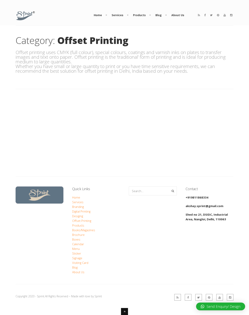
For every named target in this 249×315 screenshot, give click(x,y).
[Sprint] (25, 18)
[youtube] (225, 15)
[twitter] (211, 15)
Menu (76, 249)
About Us (78, 272)
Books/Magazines (83, 230)
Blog (75, 267)
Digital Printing (81, 211)
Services (77, 202)
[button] (220, 306)
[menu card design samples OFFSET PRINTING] (37, 101)
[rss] (199, 15)
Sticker (76, 253)
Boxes (76, 239)
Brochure (78, 235)
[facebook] (205, 15)
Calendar (78, 244)
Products (78, 225)
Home (76, 197)
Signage (77, 258)
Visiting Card (80, 263)
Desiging (77, 216)
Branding (78, 207)
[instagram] (231, 15)
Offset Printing (81, 221)
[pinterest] (218, 15)
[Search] (172, 191)
